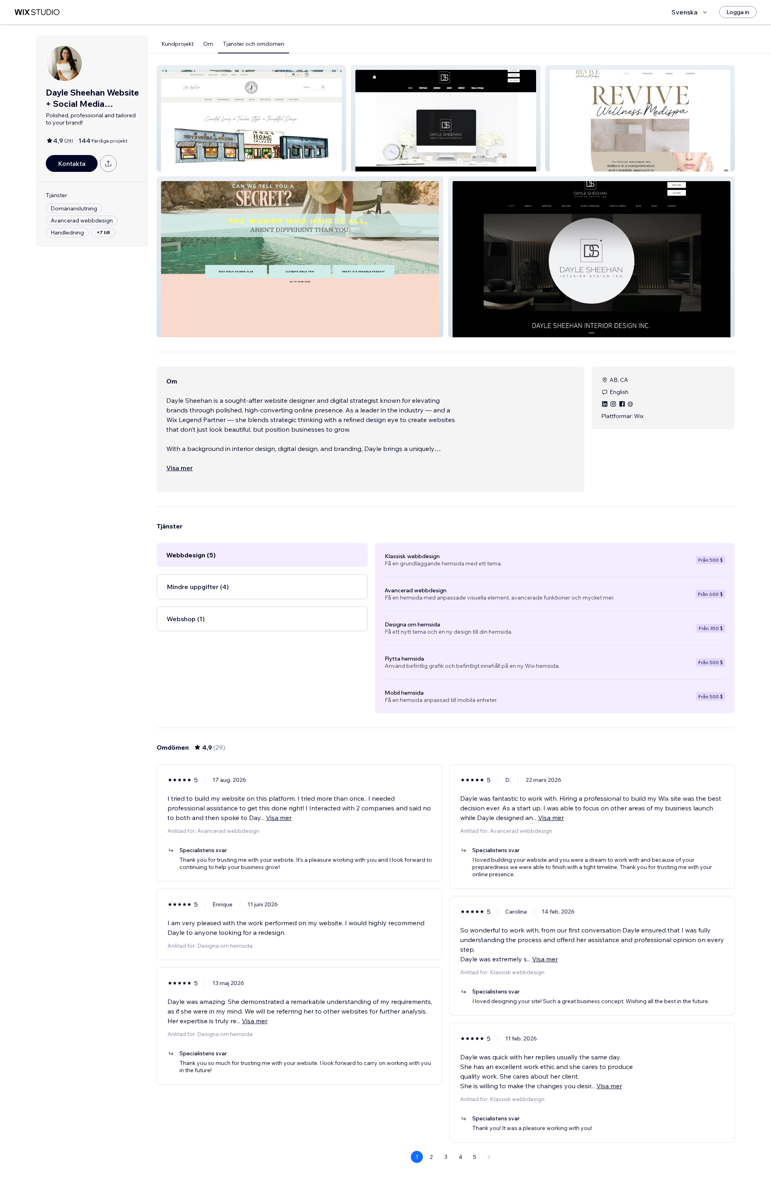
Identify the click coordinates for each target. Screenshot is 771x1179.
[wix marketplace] (36, 12)
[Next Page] (489, 1157)
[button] (251, 118)
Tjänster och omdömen (253, 43)
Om (208, 43)
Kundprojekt (177, 43)
